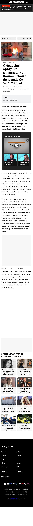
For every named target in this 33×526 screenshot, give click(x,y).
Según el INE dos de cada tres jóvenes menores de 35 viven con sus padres (24, 372)
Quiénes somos (8, 489)
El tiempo (4, 472)
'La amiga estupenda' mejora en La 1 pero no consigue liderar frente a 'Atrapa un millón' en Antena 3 (16, 7)
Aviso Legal (17, 489)
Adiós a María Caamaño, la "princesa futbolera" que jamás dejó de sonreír (8, 391)
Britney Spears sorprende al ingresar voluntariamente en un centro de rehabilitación (24, 409)
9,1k (22, 484)
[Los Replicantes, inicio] (16, 2)
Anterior (7, 38)
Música (3, 463)
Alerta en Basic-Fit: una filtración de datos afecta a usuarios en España (8, 409)
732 (27, 484)
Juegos (19, 463)
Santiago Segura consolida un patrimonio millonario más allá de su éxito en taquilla (24, 391)
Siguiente (26, 38)
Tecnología (4, 467)
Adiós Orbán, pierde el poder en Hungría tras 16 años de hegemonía (8, 428)
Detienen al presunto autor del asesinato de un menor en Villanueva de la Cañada (25, 428)
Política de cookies (10, 494)
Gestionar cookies (22, 494)
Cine (2, 459)
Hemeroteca (5, 476)
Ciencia (19, 456)
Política (19, 452)
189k (10, 484)
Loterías (19, 472)
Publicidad (25, 489)
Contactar (9, 492)
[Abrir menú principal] (2, 2)
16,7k (16, 484)
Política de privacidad (19, 492)
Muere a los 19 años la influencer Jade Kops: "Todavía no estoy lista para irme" (8, 372)
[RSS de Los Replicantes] (5, 484)
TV (17, 459)
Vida (18, 467)
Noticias (3, 452)
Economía (4, 456)
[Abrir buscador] (27, 2)
